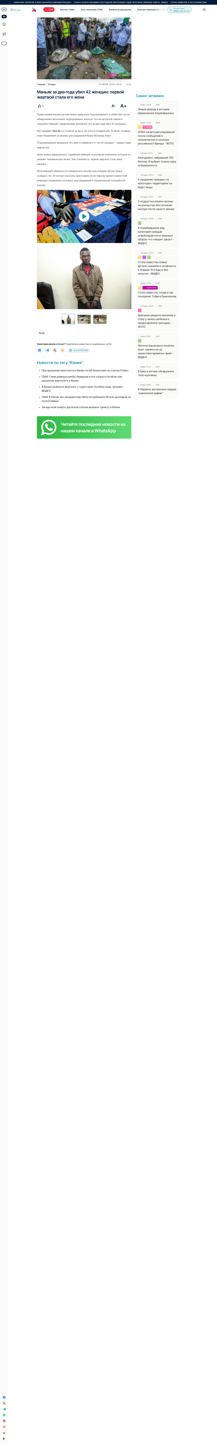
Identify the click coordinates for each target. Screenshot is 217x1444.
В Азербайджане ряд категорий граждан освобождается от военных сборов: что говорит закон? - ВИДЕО (156, 235)
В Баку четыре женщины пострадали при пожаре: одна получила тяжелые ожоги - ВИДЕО (91, 2)
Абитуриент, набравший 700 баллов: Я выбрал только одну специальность (157, 161)
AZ (4, 9)
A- (114, 106)
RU (4, 16)
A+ (123, 105)
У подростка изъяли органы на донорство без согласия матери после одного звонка (156, 205)
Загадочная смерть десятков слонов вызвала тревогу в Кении (81, 407)
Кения (42, 333)
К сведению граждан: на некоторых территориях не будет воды (155, 183)
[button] (164, 9)
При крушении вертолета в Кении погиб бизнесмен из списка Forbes (85, 370)
